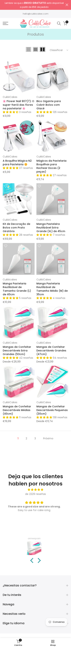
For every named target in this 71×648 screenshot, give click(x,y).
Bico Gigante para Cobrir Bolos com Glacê (48, 104)
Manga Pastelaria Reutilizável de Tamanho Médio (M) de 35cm (52, 289)
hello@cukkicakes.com (35, 13)
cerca (67, 4)
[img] (35, 489)
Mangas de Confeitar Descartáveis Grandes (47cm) (51, 350)
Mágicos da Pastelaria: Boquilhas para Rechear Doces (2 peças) (51, 166)
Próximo (48, 438)
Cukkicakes (10, 279)
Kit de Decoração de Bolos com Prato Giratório (16, 227)
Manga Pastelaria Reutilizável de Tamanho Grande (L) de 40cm (17, 289)
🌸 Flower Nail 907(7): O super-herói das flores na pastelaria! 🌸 (18, 104)
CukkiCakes (10, 97)
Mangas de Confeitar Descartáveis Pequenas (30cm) (52, 410)
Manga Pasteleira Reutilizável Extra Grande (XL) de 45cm (50, 227)
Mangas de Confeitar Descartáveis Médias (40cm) (17, 410)
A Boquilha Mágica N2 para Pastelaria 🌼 (17, 162)
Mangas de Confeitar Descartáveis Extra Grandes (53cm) (17, 350)
